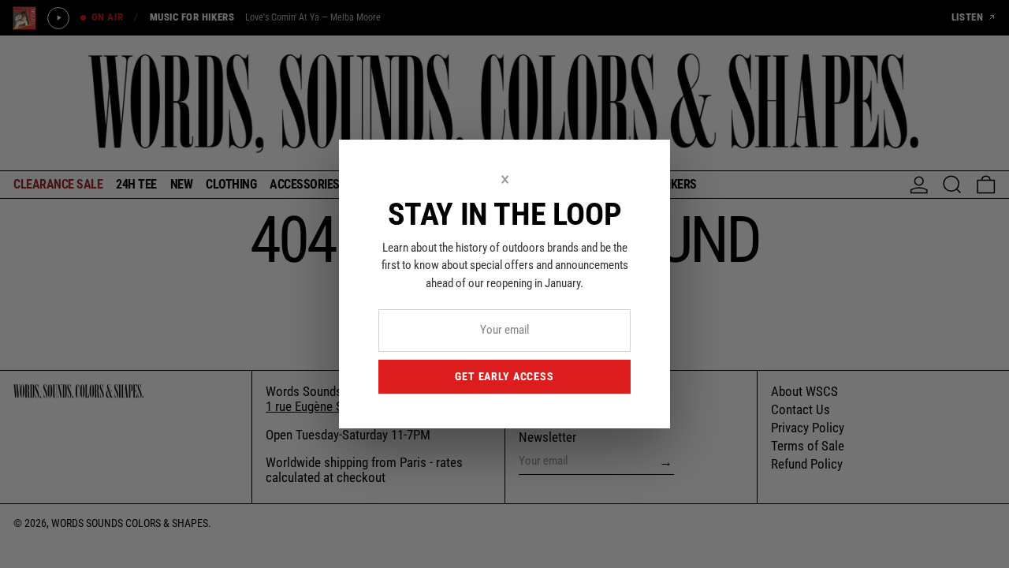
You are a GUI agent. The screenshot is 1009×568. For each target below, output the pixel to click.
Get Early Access (504, 376)
